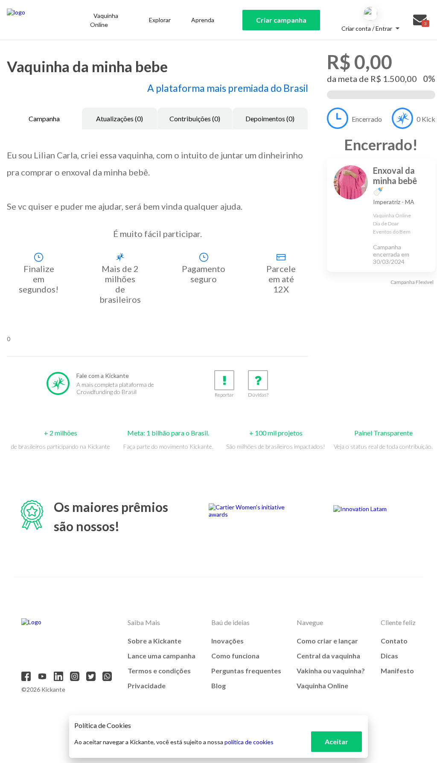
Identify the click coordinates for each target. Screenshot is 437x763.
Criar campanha (281, 20)
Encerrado (367, 119)
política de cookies (249, 741)
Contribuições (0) (194, 118)
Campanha (44, 118)
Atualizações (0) (119, 118)
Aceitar (336, 741)
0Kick (426, 119)
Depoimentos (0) (269, 118)
